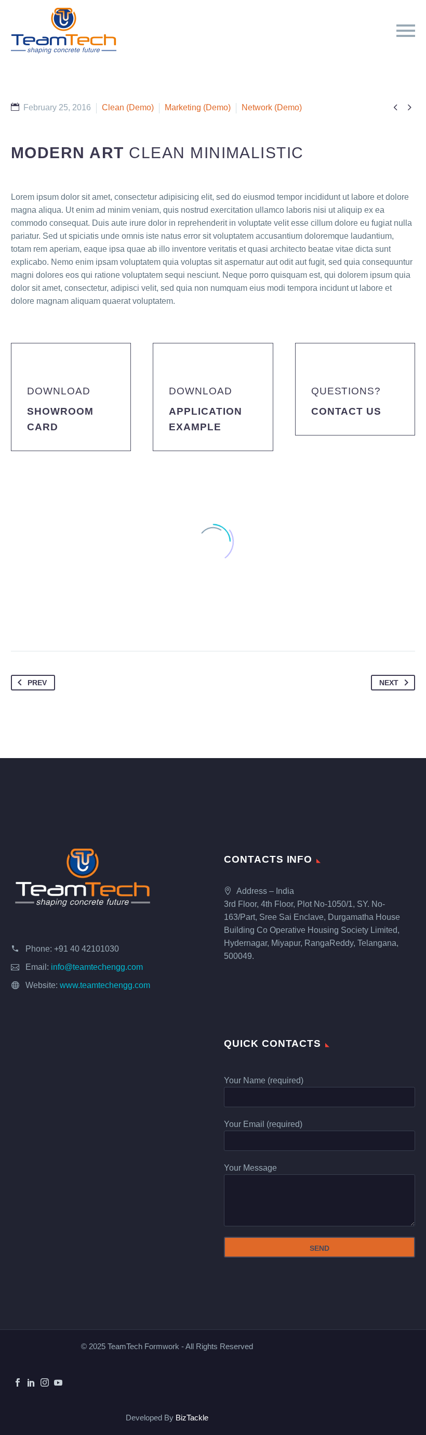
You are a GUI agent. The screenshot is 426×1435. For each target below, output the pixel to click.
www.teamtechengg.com (105, 985)
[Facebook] (18, 1382)
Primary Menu (405, 31)
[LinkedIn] (31, 1382)
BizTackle (192, 1418)
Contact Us (346, 411)
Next (388, 682)
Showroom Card (60, 419)
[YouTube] (58, 1382)
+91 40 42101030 (86, 948)
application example (205, 419)
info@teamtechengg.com (97, 967)
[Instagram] (45, 1382)
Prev (37, 682)
